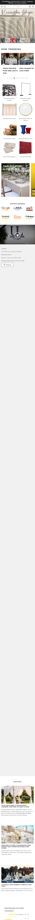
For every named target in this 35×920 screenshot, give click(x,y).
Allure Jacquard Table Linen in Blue (26, 69)
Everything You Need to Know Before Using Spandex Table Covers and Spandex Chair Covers (16, 847)
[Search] (5, 6)
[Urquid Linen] (17, 6)
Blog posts (17, 781)
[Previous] (3, 65)
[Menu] (2, 6)
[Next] (31, 65)
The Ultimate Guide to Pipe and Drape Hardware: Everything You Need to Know (15, 806)
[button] (17, 235)
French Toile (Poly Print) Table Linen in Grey (8, 70)
